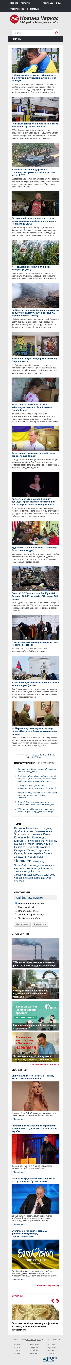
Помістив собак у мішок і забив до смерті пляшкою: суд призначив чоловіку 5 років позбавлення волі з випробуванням (37, 778)
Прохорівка (43, 847)
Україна (38, 853)
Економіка (34, 1344)
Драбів (18, 831)
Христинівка (35, 856)
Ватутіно (19, 828)
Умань (48, 853)
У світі (17, 1347)
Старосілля (43, 850)
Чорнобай (20, 865)
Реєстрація (48, 3)
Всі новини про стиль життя (45, 1064)
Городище (47, 828)
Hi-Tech (17, 1353)
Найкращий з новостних (31, 903)
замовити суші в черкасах (30, 871)
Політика (17, 1344)
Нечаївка (19, 847)
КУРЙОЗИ (17, 1296)
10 (54, 754)
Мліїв (31, 844)
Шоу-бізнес (51, 1347)
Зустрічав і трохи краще (31, 914)
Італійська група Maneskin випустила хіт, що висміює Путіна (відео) (33, 1180)
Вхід (58, 3)
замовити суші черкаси (28, 874)
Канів (46, 834)
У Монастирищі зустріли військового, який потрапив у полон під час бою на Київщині (37, 795)
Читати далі (19, 1119)
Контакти (25, 3)
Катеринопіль (22, 837)
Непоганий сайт (27, 907)
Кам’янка (36, 834)
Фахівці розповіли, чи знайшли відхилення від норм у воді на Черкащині (37, 787)
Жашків (28, 831)
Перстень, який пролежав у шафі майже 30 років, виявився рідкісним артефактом (35, 1326)
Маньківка (20, 844)
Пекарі (30, 847)
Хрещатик (20, 856)
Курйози (34, 1350)
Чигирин (38, 861)
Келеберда (38, 837)
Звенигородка (43, 831)
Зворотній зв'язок (19, 9)
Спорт (17, 1350)
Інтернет (34, 1353)
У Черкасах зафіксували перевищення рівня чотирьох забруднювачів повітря (36, 810)
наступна (36, 757)
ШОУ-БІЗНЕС (19, 1070)
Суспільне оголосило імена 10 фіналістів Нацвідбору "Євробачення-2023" (29, 1233)
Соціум (51, 1344)
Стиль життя (52, 1350)
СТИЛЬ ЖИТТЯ (20, 933)
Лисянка (51, 840)
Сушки (18, 853)
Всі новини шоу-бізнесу (47, 1286)
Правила (34, 9)
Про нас (14, 3)
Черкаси (23, 860)
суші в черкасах (35, 877)
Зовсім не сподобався (30, 918)
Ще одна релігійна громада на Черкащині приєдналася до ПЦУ (37, 770)
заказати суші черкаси (38, 868)
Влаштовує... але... (28, 911)
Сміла (30, 850)
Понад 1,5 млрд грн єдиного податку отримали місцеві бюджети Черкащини (36, 803)
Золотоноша (22, 834)
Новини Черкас (33, 1339)
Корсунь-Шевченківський (29, 840)
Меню (17, 39)
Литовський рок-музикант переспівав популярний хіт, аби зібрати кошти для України (34, 1128)
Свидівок (19, 850)
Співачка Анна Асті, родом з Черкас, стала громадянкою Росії (33, 1077)
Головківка (32, 828)
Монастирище (44, 844)
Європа (34, 1347)
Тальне (28, 853)
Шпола (32, 865)
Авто (51, 1353)
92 (28, 757)
